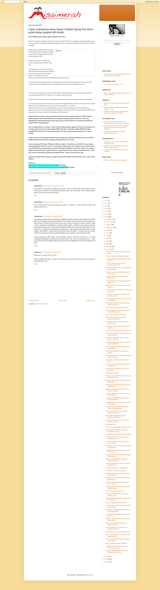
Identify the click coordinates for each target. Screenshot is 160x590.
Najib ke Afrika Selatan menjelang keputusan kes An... (116, 460)
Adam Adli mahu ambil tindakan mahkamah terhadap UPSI (48, 167)
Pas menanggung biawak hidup (116, 502)
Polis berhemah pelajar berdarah (116, 543)
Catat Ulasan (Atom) (41, 304)
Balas (36, 195)
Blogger (90, 575)
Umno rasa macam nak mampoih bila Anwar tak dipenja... (118, 303)
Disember (109, 219)
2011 (106, 556)
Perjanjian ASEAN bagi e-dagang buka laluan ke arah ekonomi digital (116, 112)
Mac (107, 244)
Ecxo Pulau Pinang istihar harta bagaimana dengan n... (116, 416)
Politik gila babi (110, 424)
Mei (107, 238)
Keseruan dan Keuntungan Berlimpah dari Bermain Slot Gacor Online (117, 75)
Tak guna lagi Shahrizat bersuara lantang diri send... (116, 523)
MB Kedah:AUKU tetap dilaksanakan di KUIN (43, 165)
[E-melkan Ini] (56, 173)
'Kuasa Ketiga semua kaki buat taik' (117, 307)
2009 (106, 562)
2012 (106, 217)
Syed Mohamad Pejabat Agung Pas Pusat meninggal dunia (117, 407)
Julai (107, 233)
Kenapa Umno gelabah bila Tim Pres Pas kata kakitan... (117, 390)
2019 (106, 200)
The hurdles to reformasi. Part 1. (114, 84)
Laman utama (62, 300)
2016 (106, 206)
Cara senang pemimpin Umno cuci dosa (118, 427)
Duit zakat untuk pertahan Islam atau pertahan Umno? (117, 420)
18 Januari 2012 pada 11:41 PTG (53, 186)
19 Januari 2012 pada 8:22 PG (51, 252)
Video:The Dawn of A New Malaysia (115, 160)
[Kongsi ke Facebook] (62, 173)
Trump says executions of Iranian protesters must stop (114, 132)
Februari (109, 246)
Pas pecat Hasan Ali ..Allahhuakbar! (117, 468)
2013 (106, 214)
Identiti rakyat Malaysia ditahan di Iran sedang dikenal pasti (116, 146)
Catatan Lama (90, 300)
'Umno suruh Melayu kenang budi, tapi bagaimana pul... (118, 535)
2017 (106, 203)
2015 (106, 208)
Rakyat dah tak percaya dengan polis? (118, 532)
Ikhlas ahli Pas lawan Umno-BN (116, 314)
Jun (107, 235)
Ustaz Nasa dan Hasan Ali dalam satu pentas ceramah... (118, 295)
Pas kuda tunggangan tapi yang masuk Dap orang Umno (118, 343)
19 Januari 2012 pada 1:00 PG (53, 202)
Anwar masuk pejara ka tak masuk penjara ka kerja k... (117, 528)
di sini (122, 36)
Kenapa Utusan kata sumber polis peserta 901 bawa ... (116, 412)
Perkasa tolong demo (112, 373)
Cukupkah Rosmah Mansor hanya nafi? (118, 330)
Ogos (108, 230)
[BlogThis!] (58, 173)
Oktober (108, 225)
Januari (108, 249)
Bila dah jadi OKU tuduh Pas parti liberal (118, 434)
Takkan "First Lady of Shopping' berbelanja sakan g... (116, 318)
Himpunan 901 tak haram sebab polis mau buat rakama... (118, 510)
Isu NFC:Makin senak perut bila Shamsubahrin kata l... (116, 264)
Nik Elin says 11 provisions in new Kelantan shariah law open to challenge (116, 122)
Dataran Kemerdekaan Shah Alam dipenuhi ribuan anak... (117, 551)
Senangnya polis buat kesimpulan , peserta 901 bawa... (117, 430)
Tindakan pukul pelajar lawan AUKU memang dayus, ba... (117, 547)
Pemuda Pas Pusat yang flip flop (116, 470)
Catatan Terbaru (34, 300)
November (109, 222)
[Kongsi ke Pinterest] (64, 173)
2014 (106, 211)
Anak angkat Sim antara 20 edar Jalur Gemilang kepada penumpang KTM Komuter (116, 127)
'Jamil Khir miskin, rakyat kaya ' (115, 491)
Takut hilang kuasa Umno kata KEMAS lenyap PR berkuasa (118, 311)
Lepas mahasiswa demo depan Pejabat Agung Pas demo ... (118, 356)
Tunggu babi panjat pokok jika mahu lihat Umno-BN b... (117, 398)
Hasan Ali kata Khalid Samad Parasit (117, 256)
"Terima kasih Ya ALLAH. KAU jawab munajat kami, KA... (117, 437)
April (107, 241)
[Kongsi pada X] (60, 173)
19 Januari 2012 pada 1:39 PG (53, 216)
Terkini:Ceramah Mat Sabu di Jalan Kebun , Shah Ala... (117, 338)
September (109, 227)
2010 (106, 559)
